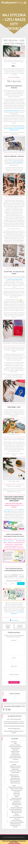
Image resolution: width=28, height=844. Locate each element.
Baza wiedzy (14, 741)
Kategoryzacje (16, 793)
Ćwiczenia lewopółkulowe (15, 799)
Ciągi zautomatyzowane (16, 811)
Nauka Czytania (15, 753)
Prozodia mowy (16, 815)
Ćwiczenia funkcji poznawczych (15, 787)
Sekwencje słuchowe (16, 803)
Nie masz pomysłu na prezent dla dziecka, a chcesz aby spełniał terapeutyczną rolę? (14, 128)
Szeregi (16, 806)
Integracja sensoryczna (15, 823)
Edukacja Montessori (14, 775)
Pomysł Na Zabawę (15, 754)
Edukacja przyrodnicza (15, 767)
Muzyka (16, 814)
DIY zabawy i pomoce (14, 761)
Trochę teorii (15, 759)
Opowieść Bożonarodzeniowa (12, 110)
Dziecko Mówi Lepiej (15, 748)
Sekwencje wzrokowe (16, 804)
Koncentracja (17, 795)
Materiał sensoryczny (15, 783)
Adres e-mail (14, 666)
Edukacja (14, 764)
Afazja (15, 743)
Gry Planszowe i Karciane (15, 770)
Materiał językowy (15, 776)
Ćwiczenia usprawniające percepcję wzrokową (14, 726)
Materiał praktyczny (15, 781)
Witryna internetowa (14, 674)
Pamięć (16, 796)
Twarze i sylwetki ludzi (17, 820)
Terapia (14, 785)
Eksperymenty (15, 769)
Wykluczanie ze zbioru (17, 798)
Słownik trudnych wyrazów (15, 757)
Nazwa (14, 657)
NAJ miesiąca (15, 620)
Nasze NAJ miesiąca (15, 751)
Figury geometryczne (16, 812)
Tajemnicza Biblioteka (17, 162)
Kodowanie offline (15, 772)
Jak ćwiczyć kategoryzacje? (14, 728)
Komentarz (14, 640)
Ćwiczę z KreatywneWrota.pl (15, 746)
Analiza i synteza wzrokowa (16, 788)
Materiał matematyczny (15, 779)
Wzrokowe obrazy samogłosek (17, 822)
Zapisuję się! (20, 583)
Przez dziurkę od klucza (15, 756)
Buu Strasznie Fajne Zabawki (15, 279)
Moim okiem (15, 749)
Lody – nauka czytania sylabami (14, 719)
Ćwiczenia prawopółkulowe (15, 809)
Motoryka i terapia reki (15, 825)
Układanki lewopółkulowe (17, 807)
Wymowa (15, 826)
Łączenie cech (17, 801)
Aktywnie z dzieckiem (15, 745)
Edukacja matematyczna (15, 766)
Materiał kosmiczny (15, 778)
